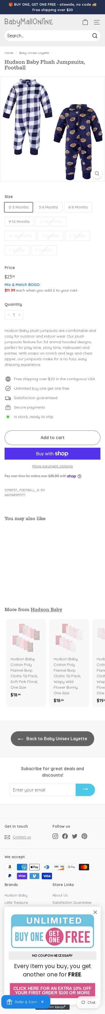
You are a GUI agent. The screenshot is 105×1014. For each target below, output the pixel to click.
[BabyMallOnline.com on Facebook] (65, 836)
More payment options (52, 466)
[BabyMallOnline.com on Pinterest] (84, 836)
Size (9, 196)
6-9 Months (78, 207)
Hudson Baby (46, 609)
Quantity (13, 304)
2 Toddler (50, 235)
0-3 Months (19, 207)
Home (9, 53)
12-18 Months (51, 221)
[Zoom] (97, 173)
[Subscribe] (85, 790)
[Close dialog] (95, 912)
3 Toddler (77, 235)
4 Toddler (17, 250)
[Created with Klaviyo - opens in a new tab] (52, 1007)
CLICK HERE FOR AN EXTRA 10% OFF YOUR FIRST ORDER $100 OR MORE (52, 990)
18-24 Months (20, 235)
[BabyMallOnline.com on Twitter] (75, 836)
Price (10, 267)
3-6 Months (48, 207)
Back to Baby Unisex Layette (56, 738)
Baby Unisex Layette (34, 53)
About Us (60, 895)
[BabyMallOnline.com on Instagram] (55, 836)
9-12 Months (19, 221)
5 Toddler (44, 250)
